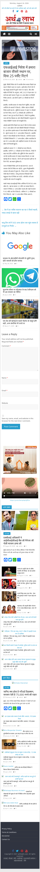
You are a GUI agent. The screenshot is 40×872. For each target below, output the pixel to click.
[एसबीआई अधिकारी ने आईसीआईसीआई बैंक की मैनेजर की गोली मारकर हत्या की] (20, 512)
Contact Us (6, 839)
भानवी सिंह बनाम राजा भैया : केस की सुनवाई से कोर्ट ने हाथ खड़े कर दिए (26, 595)
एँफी (25, 860)
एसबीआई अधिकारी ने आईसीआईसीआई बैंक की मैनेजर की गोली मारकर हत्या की (18, 540)
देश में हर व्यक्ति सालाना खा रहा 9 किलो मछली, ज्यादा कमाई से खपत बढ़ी (20, 211)
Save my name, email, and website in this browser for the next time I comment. (17, 419)
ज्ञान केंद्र (7, 688)
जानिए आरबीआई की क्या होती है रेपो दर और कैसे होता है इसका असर (20, 805)
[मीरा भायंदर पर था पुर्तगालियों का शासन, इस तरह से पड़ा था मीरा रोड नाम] (12, 730)
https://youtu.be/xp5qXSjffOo (20, 500)
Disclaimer (6, 836)
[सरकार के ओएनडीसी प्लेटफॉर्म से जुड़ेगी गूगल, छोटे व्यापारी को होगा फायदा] (20, 238)
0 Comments (29, 79)
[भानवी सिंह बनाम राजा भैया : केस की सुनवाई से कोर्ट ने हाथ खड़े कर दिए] (9, 592)
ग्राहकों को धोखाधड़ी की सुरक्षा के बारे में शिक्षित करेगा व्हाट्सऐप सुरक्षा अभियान (19, 793)
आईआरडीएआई (18, 860)
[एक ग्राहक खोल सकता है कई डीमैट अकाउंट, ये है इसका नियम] (19, 716)
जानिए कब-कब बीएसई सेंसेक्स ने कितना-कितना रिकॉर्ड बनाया (17, 768)
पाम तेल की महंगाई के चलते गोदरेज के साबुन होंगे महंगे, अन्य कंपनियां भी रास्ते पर (20, 322)
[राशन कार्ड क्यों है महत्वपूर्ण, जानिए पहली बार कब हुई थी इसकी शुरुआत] (19, 776)
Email (4, 390)
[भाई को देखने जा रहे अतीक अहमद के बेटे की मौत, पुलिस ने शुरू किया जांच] (9, 580)
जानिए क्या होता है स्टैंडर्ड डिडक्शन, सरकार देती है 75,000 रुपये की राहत (20, 693)
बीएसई (10, 858)
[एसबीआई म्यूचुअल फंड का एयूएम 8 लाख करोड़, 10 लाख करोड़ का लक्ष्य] (19, 752)
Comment (6, 346)
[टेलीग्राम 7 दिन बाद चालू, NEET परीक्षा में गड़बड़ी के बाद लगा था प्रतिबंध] (19, 631)
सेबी (15, 858)
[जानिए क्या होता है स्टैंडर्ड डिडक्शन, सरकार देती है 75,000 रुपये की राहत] (20, 683)
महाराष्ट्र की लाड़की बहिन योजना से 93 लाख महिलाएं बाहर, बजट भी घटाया (26, 608)
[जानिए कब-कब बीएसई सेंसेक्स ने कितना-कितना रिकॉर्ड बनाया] (7, 766)
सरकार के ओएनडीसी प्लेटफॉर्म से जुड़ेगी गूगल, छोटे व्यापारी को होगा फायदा (19, 259)
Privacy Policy (7, 829)
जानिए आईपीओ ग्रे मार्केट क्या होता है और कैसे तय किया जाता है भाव (26, 742)
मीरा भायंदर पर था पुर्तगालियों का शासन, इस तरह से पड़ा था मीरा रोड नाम (18, 732)
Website (5, 403)
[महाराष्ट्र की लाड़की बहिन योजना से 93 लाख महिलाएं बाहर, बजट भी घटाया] (9, 605)
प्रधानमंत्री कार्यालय (29, 858)
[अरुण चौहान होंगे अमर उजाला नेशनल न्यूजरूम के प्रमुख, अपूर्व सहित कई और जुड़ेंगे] (19, 659)
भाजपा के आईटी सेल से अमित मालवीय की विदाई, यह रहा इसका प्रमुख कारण (26, 571)
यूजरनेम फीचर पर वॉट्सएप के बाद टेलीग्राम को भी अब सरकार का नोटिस (19, 290)
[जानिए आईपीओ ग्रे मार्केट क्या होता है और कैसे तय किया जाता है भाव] (9, 740)
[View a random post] (35, 34)
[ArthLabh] (4, 34)
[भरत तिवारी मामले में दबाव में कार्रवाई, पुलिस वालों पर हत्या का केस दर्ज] (19, 645)
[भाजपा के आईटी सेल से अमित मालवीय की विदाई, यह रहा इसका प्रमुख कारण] (9, 568)
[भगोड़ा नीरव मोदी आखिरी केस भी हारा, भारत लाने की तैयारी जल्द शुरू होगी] (19, 617)
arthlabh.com (23, 854)
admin (20, 79)
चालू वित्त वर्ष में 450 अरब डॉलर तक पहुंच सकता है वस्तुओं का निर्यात (20, 224)
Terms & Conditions (9, 832)
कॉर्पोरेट (6, 63)
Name (5, 378)
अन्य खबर (7, 533)
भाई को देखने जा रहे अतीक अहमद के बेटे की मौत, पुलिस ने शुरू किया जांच (26, 583)
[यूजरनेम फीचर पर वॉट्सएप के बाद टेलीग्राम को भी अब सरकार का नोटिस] (20, 269)
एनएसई (6, 858)
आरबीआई (20, 858)
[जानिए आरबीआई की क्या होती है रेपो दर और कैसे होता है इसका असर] (10, 803)
